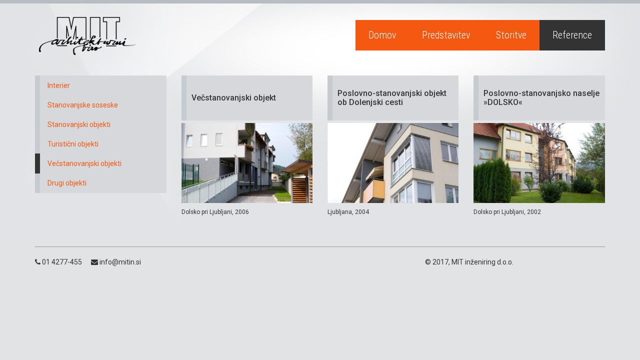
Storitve (511, 35)
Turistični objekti (73, 144)
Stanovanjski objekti (79, 124)
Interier (59, 86)
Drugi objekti (67, 183)
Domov (382, 35)
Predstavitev (446, 35)
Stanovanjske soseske (83, 105)
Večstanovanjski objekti (85, 164)
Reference (572, 35)
